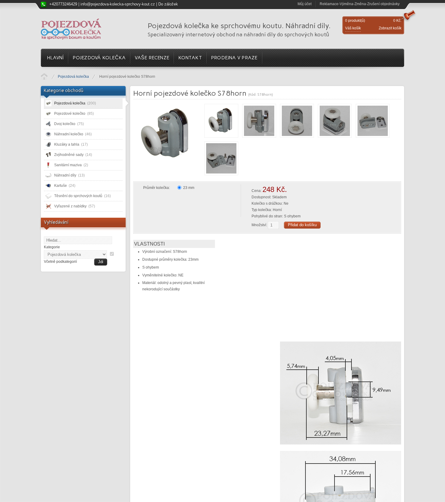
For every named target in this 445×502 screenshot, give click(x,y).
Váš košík (353, 28)
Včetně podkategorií (60, 261)
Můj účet (305, 4)
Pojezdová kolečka (73, 76)
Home (44, 76)
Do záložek (168, 4)
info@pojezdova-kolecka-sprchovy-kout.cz (118, 4)
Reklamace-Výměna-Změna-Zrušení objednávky (360, 4)
